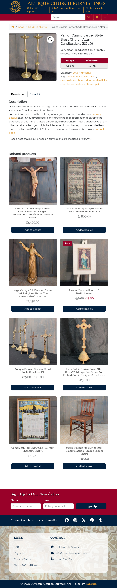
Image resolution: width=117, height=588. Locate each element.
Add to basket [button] (33, 229)
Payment (19, 553)
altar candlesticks (77, 76)
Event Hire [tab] (36, 94)
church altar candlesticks (92, 80)
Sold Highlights (37, 26)
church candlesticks (72, 84)
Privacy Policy (22, 559)
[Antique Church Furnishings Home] (15, 6)
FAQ (16, 547)
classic (90, 84)
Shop (21, 26)
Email (48, 500)
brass (92, 76)
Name (16, 500)
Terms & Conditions (25, 565)
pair (97, 84)
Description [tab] (18, 94)
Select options (33, 387)
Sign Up (91, 506)
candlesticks (68, 80)
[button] (50, 39)
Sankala (91, 583)
